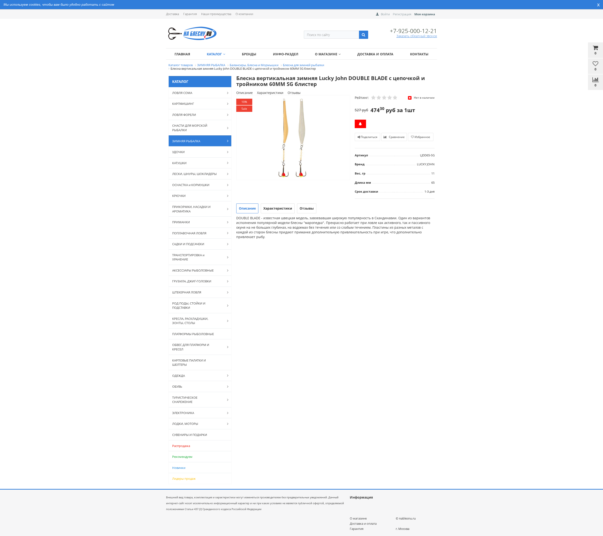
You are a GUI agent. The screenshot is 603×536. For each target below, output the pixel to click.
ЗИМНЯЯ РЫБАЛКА (186, 141)
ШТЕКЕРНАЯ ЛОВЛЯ (186, 292)
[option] (293, 138)
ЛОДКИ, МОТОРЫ (185, 424)
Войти (385, 14)
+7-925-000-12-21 (413, 31)
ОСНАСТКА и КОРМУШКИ (190, 185)
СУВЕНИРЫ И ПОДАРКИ (189, 435)
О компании (244, 14)
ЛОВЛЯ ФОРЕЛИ (184, 115)
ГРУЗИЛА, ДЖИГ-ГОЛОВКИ (191, 281)
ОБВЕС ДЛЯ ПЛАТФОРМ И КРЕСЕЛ (190, 347)
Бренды (249, 54)
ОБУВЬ (177, 386)
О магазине (326, 54)
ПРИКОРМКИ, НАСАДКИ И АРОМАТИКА (191, 209)
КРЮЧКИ (179, 196)
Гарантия (190, 14)
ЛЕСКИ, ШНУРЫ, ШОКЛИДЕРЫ (194, 174)
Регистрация (402, 14)
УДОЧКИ (178, 152)
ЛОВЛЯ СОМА (182, 93)
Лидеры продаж (184, 478)
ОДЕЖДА (178, 376)
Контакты (419, 54)
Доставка (172, 14)
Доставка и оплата (375, 54)
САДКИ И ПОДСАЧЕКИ (188, 244)
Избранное (422, 137)
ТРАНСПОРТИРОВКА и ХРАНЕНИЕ (188, 257)
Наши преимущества (216, 14)
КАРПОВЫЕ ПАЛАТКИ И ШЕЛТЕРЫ (189, 362)
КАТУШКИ (179, 163)
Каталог (214, 54)
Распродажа (181, 446)
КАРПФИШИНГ (183, 104)
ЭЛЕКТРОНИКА (183, 413)
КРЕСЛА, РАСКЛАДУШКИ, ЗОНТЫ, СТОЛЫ (190, 321)
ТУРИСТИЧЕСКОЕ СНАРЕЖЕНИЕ (184, 399)
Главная (182, 54)
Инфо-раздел (285, 54)
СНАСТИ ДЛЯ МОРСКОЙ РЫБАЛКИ (189, 127)
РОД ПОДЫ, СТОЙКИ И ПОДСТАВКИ (188, 305)
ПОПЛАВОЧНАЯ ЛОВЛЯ (189, 233)
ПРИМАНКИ (181, 222)
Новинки (178, 468)
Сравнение (396, 137)
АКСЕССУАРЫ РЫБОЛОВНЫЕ (193, 270)
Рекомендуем (182, 457)
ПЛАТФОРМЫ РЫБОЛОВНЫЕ (193, 334)
